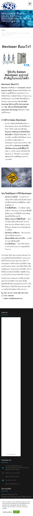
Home (3, 30)
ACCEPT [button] (16, 512)
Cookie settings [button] (7, 512)
